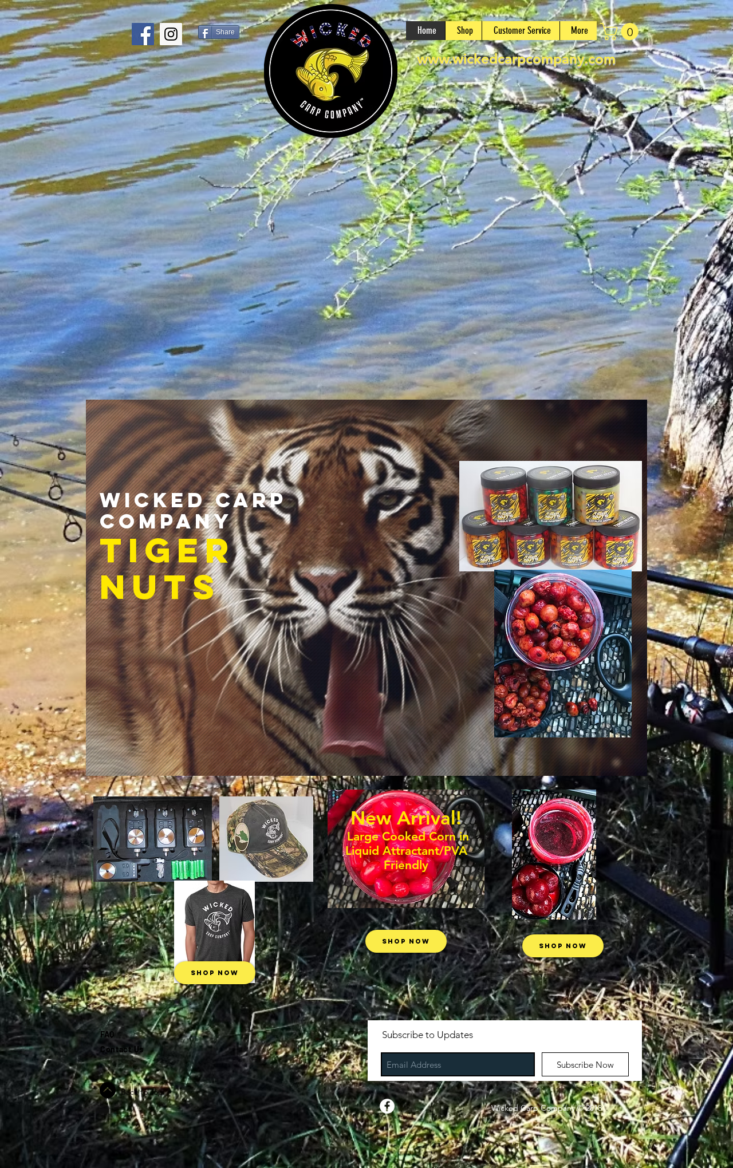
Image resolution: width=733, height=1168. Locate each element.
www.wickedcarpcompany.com (516, 58)
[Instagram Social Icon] (171, 34)
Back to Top (142, 1092)
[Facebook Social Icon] (143, 34)
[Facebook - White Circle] (387, 1106)
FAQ (107, 1034)
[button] (621, 31)
